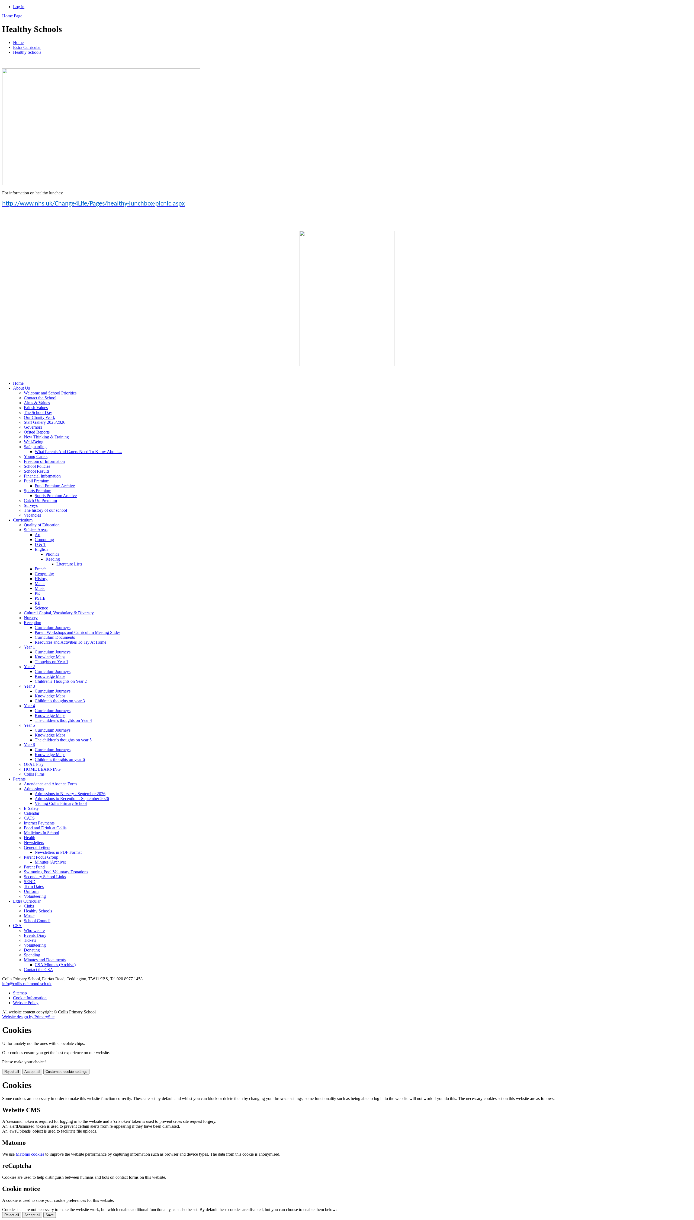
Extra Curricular (27, 47)
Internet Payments (39, 823)
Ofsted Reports (37, 432)
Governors (33, 427)
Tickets (30, 940)
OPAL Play (34, 764)
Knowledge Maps (50, 657)
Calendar (31, 813)
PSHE (40, 598)
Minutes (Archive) (50, 862)
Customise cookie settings (66, 1072)
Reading (53, 559)
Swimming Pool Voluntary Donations (56, 872)
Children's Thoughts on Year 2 (61, 681)
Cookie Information (30, 997)
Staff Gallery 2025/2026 (44, 422)
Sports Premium (37, 490)
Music (40, 588)
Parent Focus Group (41, 857)
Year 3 (29, 686)
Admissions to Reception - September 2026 (72, 798)
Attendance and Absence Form (50, 784)
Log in (18, 6)
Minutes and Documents (45, 959)
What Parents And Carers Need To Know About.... (78, 451)
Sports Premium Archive (56, 495)
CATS (29, 818)
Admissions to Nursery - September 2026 (70, 793)
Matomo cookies (30, 1154)
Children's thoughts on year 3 (60, 701)
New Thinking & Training (46, 437)
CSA (17, 925)
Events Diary (35, 935)
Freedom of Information (44, 461)
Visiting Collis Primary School (61, 803)
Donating (32, 950)
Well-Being (33, 442)
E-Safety (31, 808)
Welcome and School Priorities (50, 393)
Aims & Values (37, 402)
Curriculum (23, 520)
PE (37, 593)
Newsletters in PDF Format (58, 852)
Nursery (31, 617)
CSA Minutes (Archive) (55, 964)
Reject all (11, 1072)
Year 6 (29, 744)
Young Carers (35, 456)
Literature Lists (69, 564)
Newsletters (34, 842)
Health (29, 837)
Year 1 (29, 647)
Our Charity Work (39, 417)
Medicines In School (41, 832)
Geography (44, 573)
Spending (32, 955)
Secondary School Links (45, 876)
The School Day (38, 412)
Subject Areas (35, 529)
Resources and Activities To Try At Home (70, 642)
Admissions (34, 788)
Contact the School (40, 398)
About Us (21, 388)
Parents (19, 779)
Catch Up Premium (40, 500)
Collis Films (34, 774)
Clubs (29, 906)
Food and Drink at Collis (45, 828)
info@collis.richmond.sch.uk (27, 983)
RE (37, 603)
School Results (36, 471)
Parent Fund (34, 867)
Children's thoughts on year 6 (60, 759)
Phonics (52, 554)
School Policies (37, 466)
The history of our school (45, 510)
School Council (37, 920)
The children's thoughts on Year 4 (63, 720)
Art (37, 534)
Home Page (12, 16)
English (41, 549)
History (41, 578)
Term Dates (34, 886)
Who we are (34, 930)
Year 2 (29, 666)
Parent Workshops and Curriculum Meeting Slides (77, 632)
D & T (40, 544)
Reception (32, 622)
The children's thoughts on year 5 (63, 740)
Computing (44, 539)
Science (41, 608)
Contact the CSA (38, 969)
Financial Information (42, 476)
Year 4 (29, 705)
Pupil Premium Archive (55, 485)
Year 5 (29, 725)
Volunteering (35, 896)
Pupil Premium (36, 481)
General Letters (37, 847)
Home (18, 42)
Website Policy (25, 1002)
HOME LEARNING (42, 769)
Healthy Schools (27, 52)
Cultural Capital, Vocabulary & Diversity (59, 613)
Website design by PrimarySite (28, 1016)
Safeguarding (35, 446)
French (41, 569)
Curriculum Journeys (52, 627)
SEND (30, 881)
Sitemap (20, 993)
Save (50, 1215)
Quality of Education (42, 525)
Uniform (31, 891)
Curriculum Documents (55, 637)
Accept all (32, 1072)
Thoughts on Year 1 (51, 661)
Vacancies (32, 515)
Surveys (31, 505)
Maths (40, 583)
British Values (36, 407)
